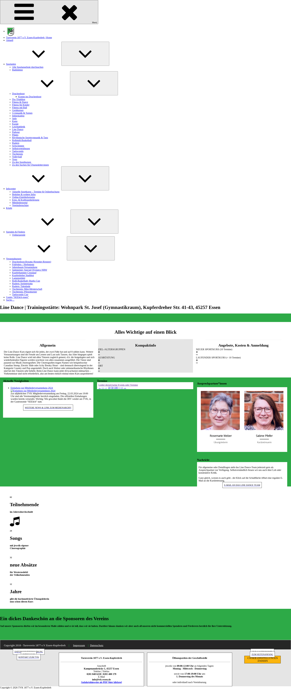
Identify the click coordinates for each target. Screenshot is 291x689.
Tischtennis (17, 154)
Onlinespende (18, 235)
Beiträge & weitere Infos (24, 194)
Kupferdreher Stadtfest (23, 275)
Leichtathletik (18, 126)
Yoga (14, 159)
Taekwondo (17, 151)
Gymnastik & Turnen (22, 113)
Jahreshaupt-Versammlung (24, 267)
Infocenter (11, 188)
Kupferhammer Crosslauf (24, 272)
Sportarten (11, 64)
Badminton (17, 70)
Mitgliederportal (19, 202)
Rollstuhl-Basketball (22, 140)
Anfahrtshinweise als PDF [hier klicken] (101, 682)
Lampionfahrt (18, 278)
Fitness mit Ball (19, 107)
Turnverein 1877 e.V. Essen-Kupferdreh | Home (29, 37)
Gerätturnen (17, 110)
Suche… (10, 300)
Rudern (15, 143)
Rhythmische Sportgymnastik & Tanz (30, 137)
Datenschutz (96, 645)
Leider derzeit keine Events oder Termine (118, 385)
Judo (14, 118)
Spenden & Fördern (15, 232)
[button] (145, 352)
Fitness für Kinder (20, 105)
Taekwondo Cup (20, 294)
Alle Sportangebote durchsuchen (27, 67)
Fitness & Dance (20, 102)
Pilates (15, 135)
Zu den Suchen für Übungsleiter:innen (30, 165)
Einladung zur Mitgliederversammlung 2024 (32, 388)
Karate (15, 124)
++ (121, 387)
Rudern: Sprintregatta (22, 283)
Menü (94, 22)
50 (112, 387)
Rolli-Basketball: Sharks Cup (26, 281)
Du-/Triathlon (18, 99)
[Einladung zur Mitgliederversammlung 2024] (33, 390)
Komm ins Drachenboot (29, 96)
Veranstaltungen (13, 258)
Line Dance (17, 129)
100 (116, 387)
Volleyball (17, 156)
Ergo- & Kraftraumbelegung (25, 200)
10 (109, 387)
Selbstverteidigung (21, 148)
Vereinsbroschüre (20, 205)
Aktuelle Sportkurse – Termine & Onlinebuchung (35, 191)
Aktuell (9, 40)
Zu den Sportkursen (21, 162)
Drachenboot (18, 93)
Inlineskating (18, 115)
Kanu (14, 121)
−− (103, 387)
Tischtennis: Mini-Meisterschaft (27, 289)
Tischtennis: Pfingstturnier (24, 291)
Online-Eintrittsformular (23, 197)
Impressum (79, 645)
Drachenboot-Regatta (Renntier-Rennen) (31, 261)
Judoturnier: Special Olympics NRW (29, 270)
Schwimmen (18, 145)
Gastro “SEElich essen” (17, 297)
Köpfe (9, 208)
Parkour (16, 132)
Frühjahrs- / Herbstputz (23, 264)
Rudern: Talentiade (21, 286)
